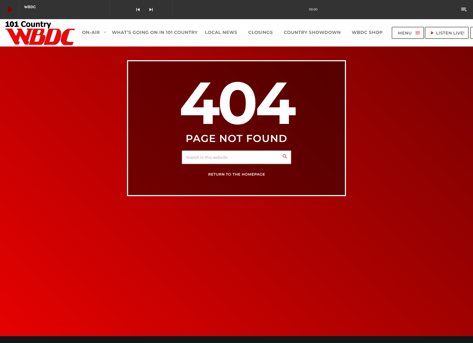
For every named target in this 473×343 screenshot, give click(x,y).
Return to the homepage (236, 174)
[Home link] (40, 32)
